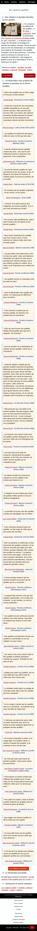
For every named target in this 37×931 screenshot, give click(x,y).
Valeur (12, 890)
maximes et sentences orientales (16, 38)
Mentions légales (18, 922)
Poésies (14, 2)
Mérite (19, 890)
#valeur (29, 70)
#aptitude (5, 70)
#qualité (28, 67)
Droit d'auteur (18, 913)
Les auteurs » (30, 76)
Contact (18, 909)
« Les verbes (7, 76)
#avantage (22, 70)
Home (6, 2)
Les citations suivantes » (18, 869)
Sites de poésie (18, 900)
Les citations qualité (9, 888)
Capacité (5, 890)
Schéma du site (18, 906)
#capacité (13, 70)
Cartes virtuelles (18, 903)
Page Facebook (18, 916)
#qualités (20, 67)
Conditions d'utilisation (18, 919)
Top (32, 927)
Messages (31, 2)
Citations (22, 2)
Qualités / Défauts (25, 888)
